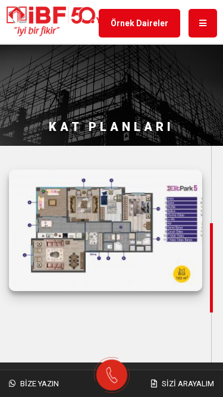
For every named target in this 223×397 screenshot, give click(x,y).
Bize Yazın (38, 383)
